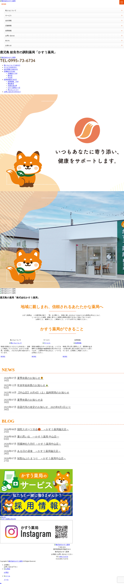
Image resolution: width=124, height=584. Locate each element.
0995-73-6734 (63, 556)
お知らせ (8, 45)
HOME (3, 4)
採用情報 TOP (13, 81)
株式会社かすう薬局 (16, 561)
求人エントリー (13, 90)
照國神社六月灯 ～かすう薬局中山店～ (39, 443)
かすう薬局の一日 (14, 87)
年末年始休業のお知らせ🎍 (32, 385)
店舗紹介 (9, 71)
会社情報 (8, 20)
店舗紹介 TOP (12, 73)
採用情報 (10, 79)
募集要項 (11, 83)
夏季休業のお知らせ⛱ (30, 399)
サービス (8, 15)
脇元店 (10, 75)
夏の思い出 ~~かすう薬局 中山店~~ (38, 436)
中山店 (10, 77)
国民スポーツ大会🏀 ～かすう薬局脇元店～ (43, 429)
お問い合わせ (10, 35)
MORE (3, 356)
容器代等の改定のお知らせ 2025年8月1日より (44, 407)
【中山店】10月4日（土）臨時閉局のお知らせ (43, 392)
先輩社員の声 (12, 85)
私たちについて (10, 10)
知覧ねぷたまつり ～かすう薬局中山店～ (41, 458)
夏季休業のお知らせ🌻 (30, 378)
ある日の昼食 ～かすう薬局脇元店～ (39, 451)
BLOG (7, 40)
